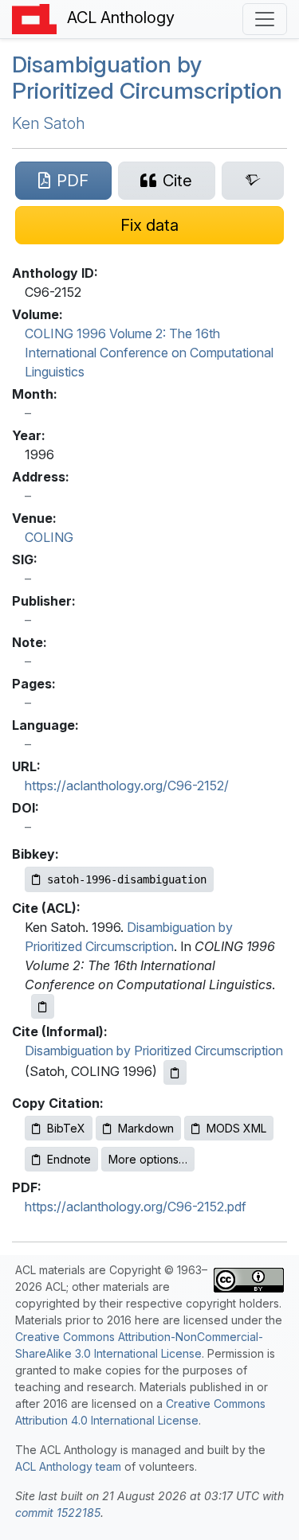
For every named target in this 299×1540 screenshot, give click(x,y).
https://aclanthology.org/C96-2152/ (127, 785)
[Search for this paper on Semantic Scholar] (253, 181)
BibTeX (66, 1128)
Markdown (146, 1128)
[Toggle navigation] (264, 19)
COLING (49, 537)
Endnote (69, 1159)
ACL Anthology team (68, 1466)
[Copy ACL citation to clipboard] (42, 1006)
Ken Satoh (48, 123)
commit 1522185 (57, 1512)
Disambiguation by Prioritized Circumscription (147, 78)
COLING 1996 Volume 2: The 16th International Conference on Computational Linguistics (149, 353)
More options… (147, 1159)
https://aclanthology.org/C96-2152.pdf (135, 1206)
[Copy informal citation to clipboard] (175, 1072)
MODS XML (236, 1128)
